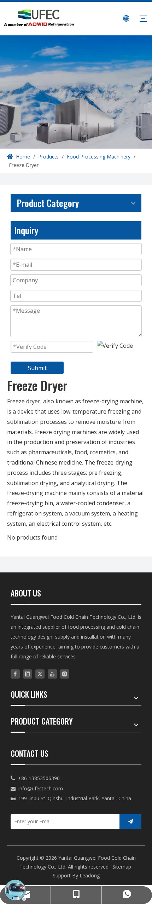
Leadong (90, 875)
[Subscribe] (130, 821)
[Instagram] (64, 674)
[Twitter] (40, 674)
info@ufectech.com (40, 788)
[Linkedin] (27, 674)
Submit (37, 368)
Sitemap (121, 866)
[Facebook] (15, 674)
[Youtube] (52, 674)
